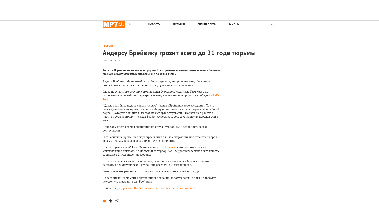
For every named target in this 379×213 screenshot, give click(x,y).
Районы (234, 24)
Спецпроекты (206, 24)
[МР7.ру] (114, 24)
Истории (179, 24)
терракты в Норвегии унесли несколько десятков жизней (157, 188)
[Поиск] (273, 24)
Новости (154, 24)
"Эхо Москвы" (167, 147)
